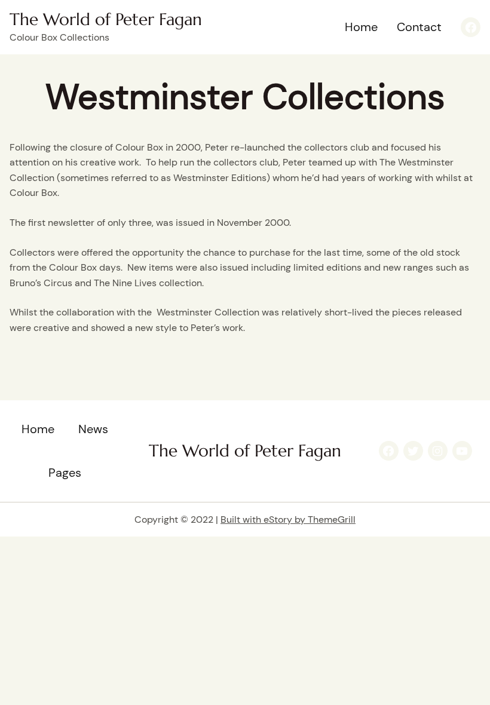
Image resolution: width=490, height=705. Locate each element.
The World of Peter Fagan (106, 19)
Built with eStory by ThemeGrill (288, 519)
